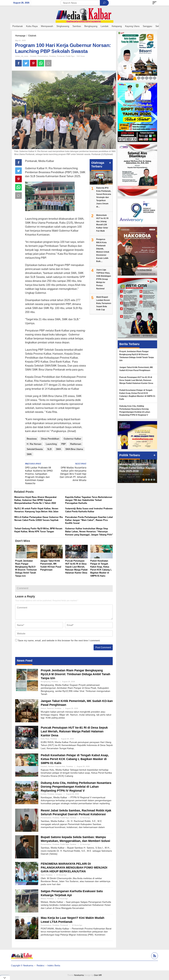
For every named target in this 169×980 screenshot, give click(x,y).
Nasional (50, 708)
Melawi (43, 898)
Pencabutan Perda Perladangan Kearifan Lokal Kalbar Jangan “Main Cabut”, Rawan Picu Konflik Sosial (89, 520)
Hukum (43, 708)
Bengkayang (46, 681)
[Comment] (48, 63)
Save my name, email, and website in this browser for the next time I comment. (59, 640)
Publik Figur (70, 56)
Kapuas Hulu (60, 766)
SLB (49, 449)
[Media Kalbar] (84, 15)
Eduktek (33, 56)
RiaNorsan (75, 444)
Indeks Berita (53, 965)
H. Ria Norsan (34, 444)
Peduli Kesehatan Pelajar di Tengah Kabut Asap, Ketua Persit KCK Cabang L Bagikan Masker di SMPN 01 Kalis (75, 759)
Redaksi (40, 965)
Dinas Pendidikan (50, 438)
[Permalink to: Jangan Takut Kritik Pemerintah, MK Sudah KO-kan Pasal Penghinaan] (51, 552)
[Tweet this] (26, 63)
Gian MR (98, 975)
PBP (63, 444)
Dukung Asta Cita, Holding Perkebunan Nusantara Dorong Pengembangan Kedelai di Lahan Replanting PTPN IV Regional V (76, 786)
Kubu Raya (45, 739)
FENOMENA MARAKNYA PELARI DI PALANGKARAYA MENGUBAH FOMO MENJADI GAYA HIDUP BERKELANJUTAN (74, 867)
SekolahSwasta (35, 449)
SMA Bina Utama (74, 449)
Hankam (51, 766)
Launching (51, 444)
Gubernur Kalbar (72, 438)
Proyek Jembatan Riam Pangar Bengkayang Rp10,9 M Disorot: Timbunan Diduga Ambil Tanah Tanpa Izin (75, 674)
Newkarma (79, 975)
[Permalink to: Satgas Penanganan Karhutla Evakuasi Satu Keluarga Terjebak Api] (26, 900)
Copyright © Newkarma (22, 965)
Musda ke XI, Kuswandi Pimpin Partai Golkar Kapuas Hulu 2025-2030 (137, 468)
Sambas (73, 818)
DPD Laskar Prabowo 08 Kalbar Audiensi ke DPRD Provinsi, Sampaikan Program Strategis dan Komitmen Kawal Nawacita (39, 474)
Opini (43, 875)
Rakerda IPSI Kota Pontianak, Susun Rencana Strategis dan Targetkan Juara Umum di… (103, 197)
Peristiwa (52, 56)
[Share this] (18, 63)
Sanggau (58, 794)
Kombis (43, 794)
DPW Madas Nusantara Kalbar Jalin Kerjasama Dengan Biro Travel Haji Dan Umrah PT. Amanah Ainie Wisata (73, 472)
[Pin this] (33, 63)
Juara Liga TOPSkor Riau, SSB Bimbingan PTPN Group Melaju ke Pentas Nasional (103, 279)
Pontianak (61, 56)
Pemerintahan (42, 56)
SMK (29, 454)
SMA (58, 449)
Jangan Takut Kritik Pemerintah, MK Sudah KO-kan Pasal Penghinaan (136, 368)
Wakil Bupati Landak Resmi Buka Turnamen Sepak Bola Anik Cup (103, 303)
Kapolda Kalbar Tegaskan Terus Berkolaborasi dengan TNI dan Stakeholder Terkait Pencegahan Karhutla (88, 500)
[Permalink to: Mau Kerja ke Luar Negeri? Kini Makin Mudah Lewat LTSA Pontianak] (26, 927)
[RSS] (154, 956)
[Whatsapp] (40, 63)
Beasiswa (32, 438)
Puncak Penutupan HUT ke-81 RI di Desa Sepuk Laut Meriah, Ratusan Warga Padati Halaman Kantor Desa (76, 567)
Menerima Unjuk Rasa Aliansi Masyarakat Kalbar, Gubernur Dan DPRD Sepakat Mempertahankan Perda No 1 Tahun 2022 (35, 500)
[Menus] (154, 2)
